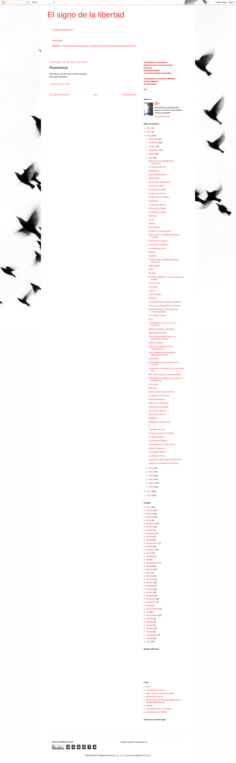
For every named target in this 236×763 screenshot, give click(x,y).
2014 (149, 132)
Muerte (149, 576)
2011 (149, 491)
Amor (148, 507)
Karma (149, 553)
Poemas (149, 589)
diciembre (153, 139)
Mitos (148, 573)
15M (148, 687)
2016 (149, 128)
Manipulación (154, 266)
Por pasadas (154, 283)
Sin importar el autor (157, 212)
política (149, 592)
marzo (152, 479)
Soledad (149, 622)
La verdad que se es (157, 248)
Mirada (149, 566)
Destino (149, 527)
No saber (150, 579)
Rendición (150, 599)
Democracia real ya (154, 696)
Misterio (149, 569)
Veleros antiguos (156, 343)
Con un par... (154, 384)
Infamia (149, 546)
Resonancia (154, 171)
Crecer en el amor (156, 186)
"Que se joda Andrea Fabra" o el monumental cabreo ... (162, 337)
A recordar (153, 287)
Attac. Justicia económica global (160, 693)
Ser (147, 612)
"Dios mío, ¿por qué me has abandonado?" (161, 347)
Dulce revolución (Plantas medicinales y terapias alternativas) (163, 701)
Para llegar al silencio (158, 241)
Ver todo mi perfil (162, 116)
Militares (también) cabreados (162, 329)
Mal (147, 559)
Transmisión (151, 635)
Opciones (153, 298)
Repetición (151, 602)
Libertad (149, 556)
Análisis (149, 510)
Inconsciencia (152, 543)
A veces (152, 290)
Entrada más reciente (59, 95)
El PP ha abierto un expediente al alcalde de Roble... (163, 310)
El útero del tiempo (157, 399)
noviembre (154, 143)
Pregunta (150, 596)
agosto (152, 154)
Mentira (152, 252)
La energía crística (157, 456)
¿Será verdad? (155, 294)
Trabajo (149, 632)
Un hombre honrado (157, 315)
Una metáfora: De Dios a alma (162, 444)
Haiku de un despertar (158, 403)
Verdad (149, 638)
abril (151, 476)
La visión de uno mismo (159, 395)
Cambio (149, 517)
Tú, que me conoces (157, 193)
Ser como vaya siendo (158, 407)
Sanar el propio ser (157, 448)
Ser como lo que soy (157, 411)
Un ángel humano (156, 437)
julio (151, 158)
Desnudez (150, 523)
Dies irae (152, 388)
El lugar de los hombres (159, 197)
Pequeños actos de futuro (160, 422)
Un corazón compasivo (159, 244)
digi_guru (120, 755)
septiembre (154, 150)
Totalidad (150, 628)
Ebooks (149, 705)
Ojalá (151, 269)
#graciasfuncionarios (158, 333)
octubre (152, 146)
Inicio (95, 95)
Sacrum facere (152, 609)
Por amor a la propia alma (160, 231)
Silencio (149, 618)
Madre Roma (154, 178)
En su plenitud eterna (158, 175)
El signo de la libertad (85, 14)
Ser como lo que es (157, 414)
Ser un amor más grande (159, 182)
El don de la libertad (157, 208)
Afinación (153, 216)
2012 (149, 136)
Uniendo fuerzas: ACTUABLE (159, 709)
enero (151, 487)
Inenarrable (154, 358)
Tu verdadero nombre (158, 441)
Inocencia (150, 550)
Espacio (149, 530)
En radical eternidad (157, 189)
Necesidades (154, 227)
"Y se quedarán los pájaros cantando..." (166, 302)
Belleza (149, 514)
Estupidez (150, 533)
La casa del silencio (157, 205)
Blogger (147, 755)
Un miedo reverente (157, 167)
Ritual (148, 605)
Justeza (152, 223)
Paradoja (150, 586)
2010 (149, 495)
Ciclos (149, 520)
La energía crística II (157, 452)
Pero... (151, 319)
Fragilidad (153, 418)
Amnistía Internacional (156, 690)
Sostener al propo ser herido (161, 433)
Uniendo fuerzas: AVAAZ (156, 712)
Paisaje (149, 582)
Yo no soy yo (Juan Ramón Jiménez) (164, 306)
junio (151, 468)
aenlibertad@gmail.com (62, 30)
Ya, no (151, 220)
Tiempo (149, 625)
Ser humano (151, 615)
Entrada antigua (129, 95)
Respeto (152, 273)
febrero (152, 483)
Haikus (149, 536)
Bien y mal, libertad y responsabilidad (165, 374)
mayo (151, 472)
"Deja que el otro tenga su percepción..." (166, 459)
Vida (148, 641)
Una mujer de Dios (157, 429)
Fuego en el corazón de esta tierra (163, 463)
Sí (149, 426)
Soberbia (153, 256)
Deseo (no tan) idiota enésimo (162, 392)
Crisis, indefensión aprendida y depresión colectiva (162, 353)
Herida (149, 540)
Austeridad (153, 201)
